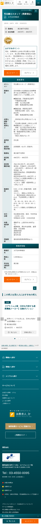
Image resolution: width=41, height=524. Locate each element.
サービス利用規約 (7, 507)
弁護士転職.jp (9, 482)
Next (38, 319)
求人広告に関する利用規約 (10, 512)
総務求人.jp (8, 490)
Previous (2, 319)
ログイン (32, 4)
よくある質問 (6, 401)
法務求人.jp (8, 486)
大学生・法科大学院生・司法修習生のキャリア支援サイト (22, 495)
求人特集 (5, 395)
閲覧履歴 (19, 4)
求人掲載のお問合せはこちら (11, 509)
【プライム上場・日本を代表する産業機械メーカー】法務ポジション (20, 307)
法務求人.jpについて (8, 398)
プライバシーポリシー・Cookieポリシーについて (17, 504)
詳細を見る (28, 332)
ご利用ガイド (6, 403)
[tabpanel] (20, 317)
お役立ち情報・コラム (9, 392)
